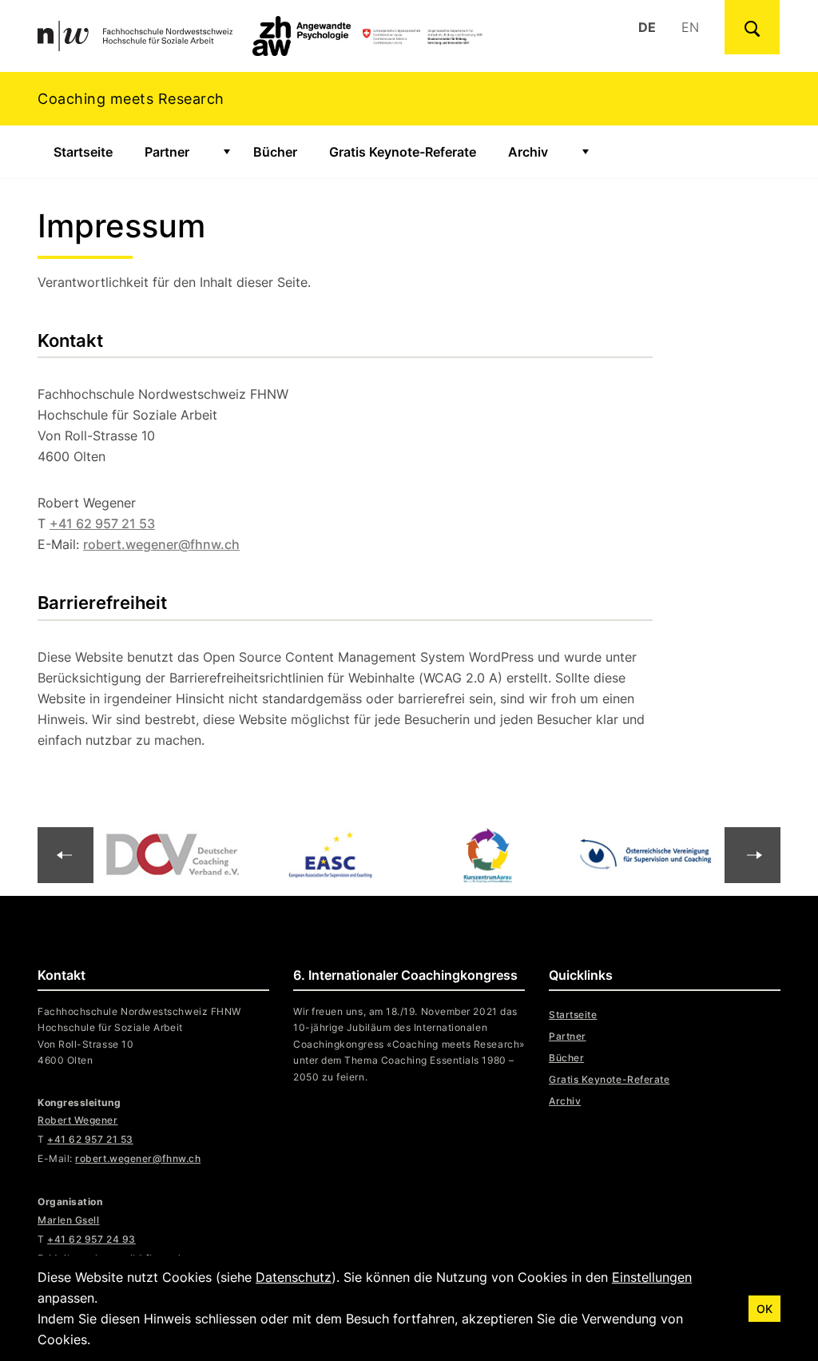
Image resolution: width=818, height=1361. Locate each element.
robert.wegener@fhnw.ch (161, 544)
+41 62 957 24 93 (91, 1239)
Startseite (83, 152)
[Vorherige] (752, 855)
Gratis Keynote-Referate (402, 152)
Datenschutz (294, 1277)
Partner (167, 152)
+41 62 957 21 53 (102, 523)
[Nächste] (65, 855)
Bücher (275, 152)
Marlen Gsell (68, 1220)
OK (764, 1308)
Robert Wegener (78, 1120)
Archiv (528, 152)
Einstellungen (652, 1277)
